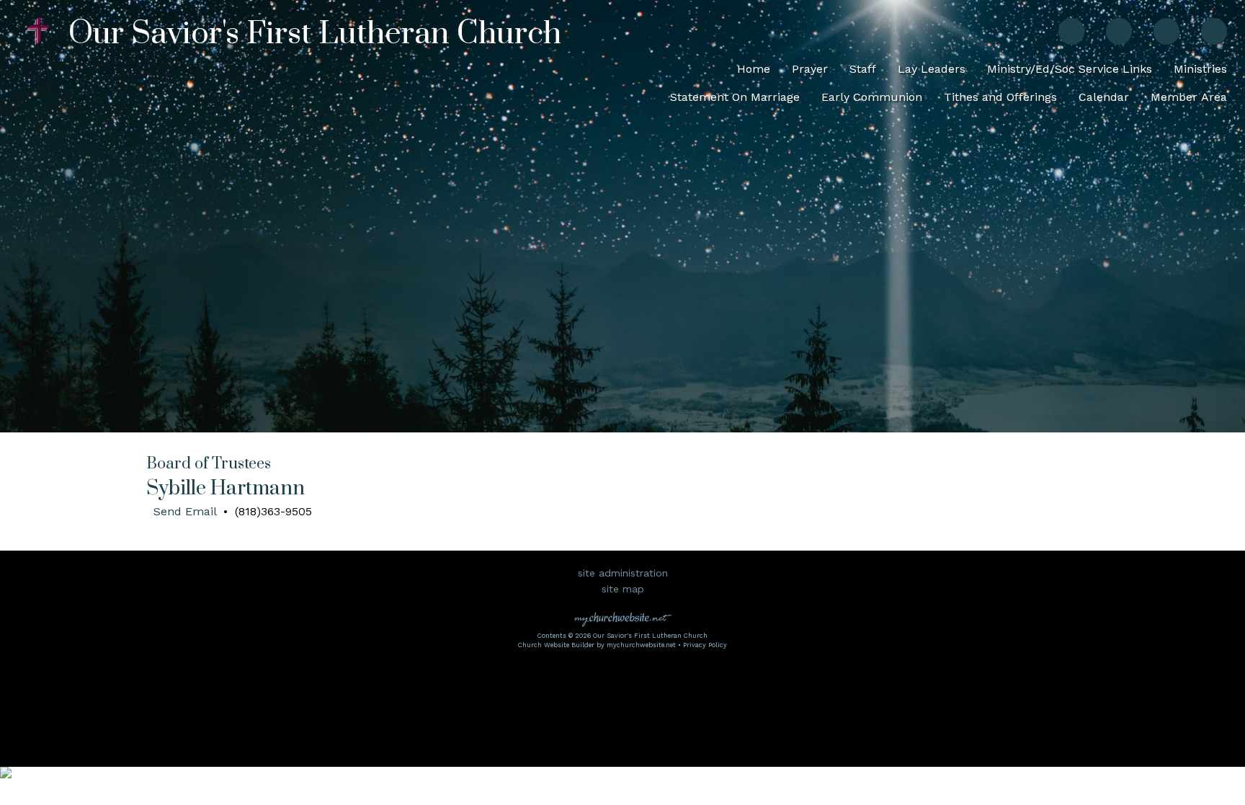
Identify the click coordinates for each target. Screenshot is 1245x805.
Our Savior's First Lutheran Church (314, 33)
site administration (623, 573)
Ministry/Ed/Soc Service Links (1069, 69)
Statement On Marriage (735, 97)
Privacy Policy (705, 645)
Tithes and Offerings (1000, 97)
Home (753, 69)
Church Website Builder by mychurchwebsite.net (597, 645)
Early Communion (871, 97)
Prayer (810, 69)
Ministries (1200, 69)
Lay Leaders (931, 69)
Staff (862, 69)
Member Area (1189, 97)
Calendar (1104, 97)
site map (623, 589)
